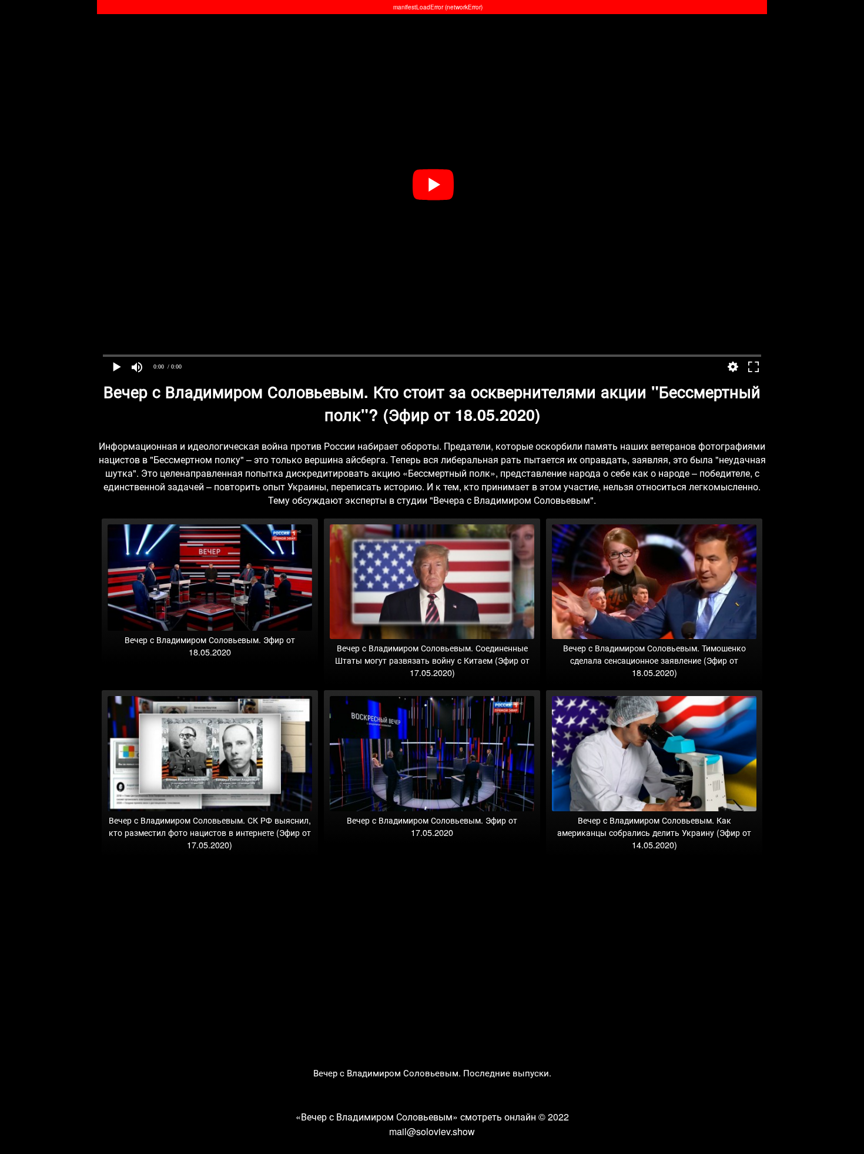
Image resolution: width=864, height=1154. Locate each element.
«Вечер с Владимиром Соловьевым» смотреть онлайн (416, 1116)
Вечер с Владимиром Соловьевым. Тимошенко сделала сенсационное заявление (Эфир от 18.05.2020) (654, 659)
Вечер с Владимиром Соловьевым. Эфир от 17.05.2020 (432, 826)
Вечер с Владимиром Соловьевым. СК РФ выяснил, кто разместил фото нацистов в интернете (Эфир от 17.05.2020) (210, 832)
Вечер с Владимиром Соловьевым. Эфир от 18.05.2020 (210, 645)
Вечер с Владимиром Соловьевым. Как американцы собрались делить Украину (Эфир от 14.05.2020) (654, 832)
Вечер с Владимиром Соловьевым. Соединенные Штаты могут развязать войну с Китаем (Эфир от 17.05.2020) (432, 659)
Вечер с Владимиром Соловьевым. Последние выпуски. (432, 1072)
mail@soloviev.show (432, 1131)
